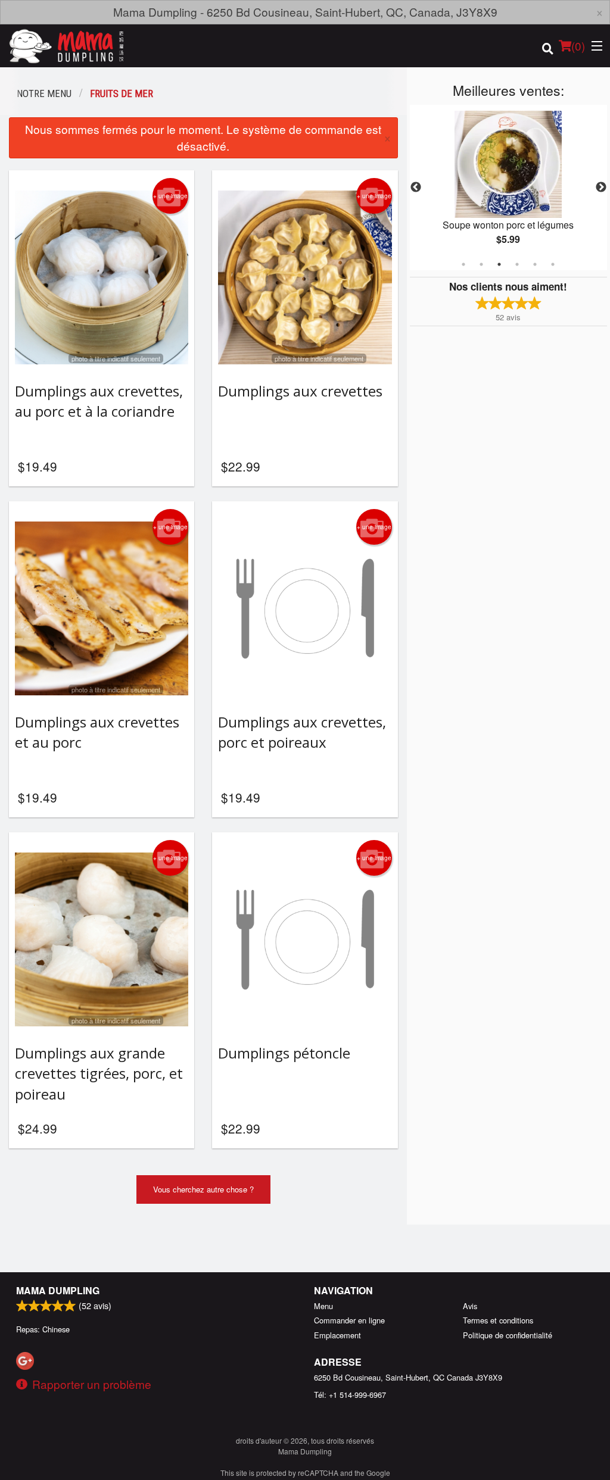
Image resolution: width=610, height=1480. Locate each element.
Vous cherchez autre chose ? (203, 1189)
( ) (578, 46)
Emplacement (337, 1335)
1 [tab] (463, 264)
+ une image (170, 196)
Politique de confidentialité (507, 1335)
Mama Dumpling (57, 1290)
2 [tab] (481, 264)
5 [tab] (535, 264)
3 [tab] (499, 264)
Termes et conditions (498, 1320)
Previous (416, 187)
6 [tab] (553, 264)
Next (601, 187)
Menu (323, 1306)
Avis (470, 1306)
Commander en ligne (349, 1320)
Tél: (350, 1394)
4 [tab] (517, 264)
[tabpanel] (508, 187)
